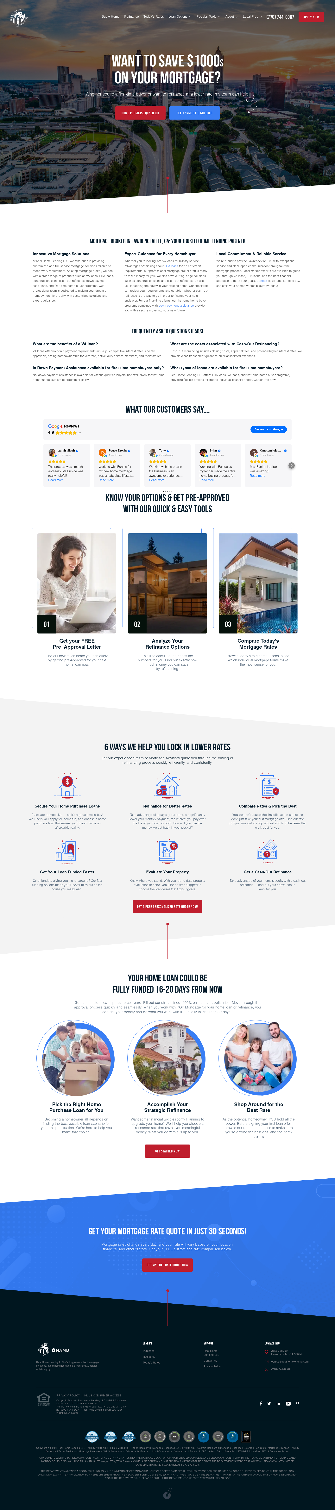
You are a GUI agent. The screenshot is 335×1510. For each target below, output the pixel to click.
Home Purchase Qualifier (140, 113)
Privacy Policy (212, 1366)
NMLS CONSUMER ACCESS (103, 1395)
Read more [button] (56, 480)
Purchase (149, 1351)
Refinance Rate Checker (195, 113)
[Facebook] (261, 1403)
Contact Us (210, 1360)
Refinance (131, 16)
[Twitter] (269, 1403)
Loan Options (178, 16)
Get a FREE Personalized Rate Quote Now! (167, 906)
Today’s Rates (153, 16)
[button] (43, 465)
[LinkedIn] (278, 1403)
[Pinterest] (297, 1404)
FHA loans (171, 266)
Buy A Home (111, 16)
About (230, 16)
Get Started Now (167, 1151)
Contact (261, 281)
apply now (311, 17)
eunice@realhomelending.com (290, 1361)
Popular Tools (207, 16)
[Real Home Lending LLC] (18, 17)
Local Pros (251, 16)
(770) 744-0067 (280, 17)
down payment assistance (176, 305)
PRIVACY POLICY (68, 1395)
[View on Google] (52, 453)
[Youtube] (288, 1403)
